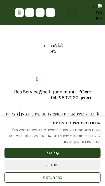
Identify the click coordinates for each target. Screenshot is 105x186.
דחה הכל (52, 165)
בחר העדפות (52, 177)
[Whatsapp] (40, 12)
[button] (72, 12)
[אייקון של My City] (19, 12)
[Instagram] (50, 12)
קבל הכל (52, 153)
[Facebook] (29, 12)
